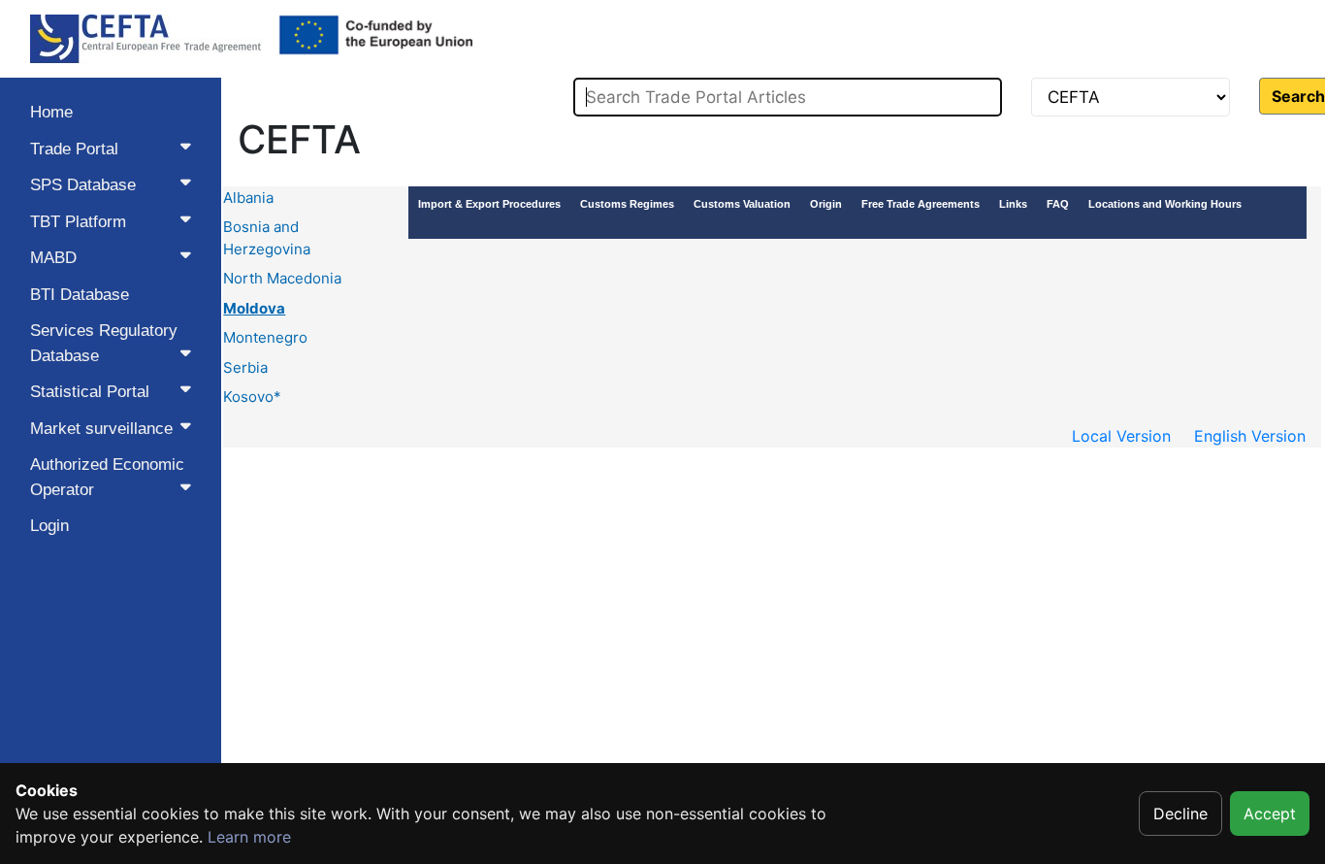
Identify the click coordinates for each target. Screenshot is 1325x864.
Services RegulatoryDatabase (104, 343)
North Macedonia (282, 278)
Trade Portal (74, 149)
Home (51, 112)
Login (49, 525)
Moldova (254, 308)
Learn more (249, 837)
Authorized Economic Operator (107, 477)
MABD (53, 258)
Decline (1180, 813)
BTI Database (79, 294)
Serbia (245, 367)
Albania (248, 197)
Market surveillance (101, 428)
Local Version (1121, 436)
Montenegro (265, 337)
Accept (1270, 813)
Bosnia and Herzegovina (266, 237)
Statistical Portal (89, 391)
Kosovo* (252, 396)
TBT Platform (78, 222)
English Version (1250, 436)
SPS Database (83, 185)
